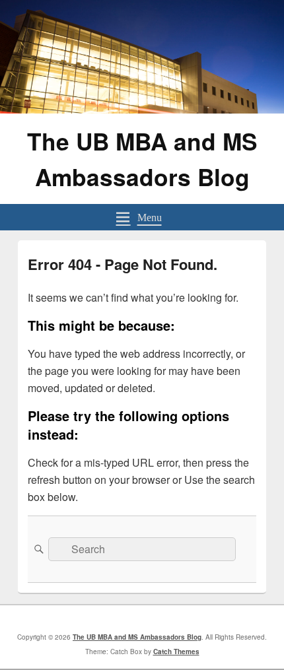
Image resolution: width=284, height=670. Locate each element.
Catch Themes (176, 651)
